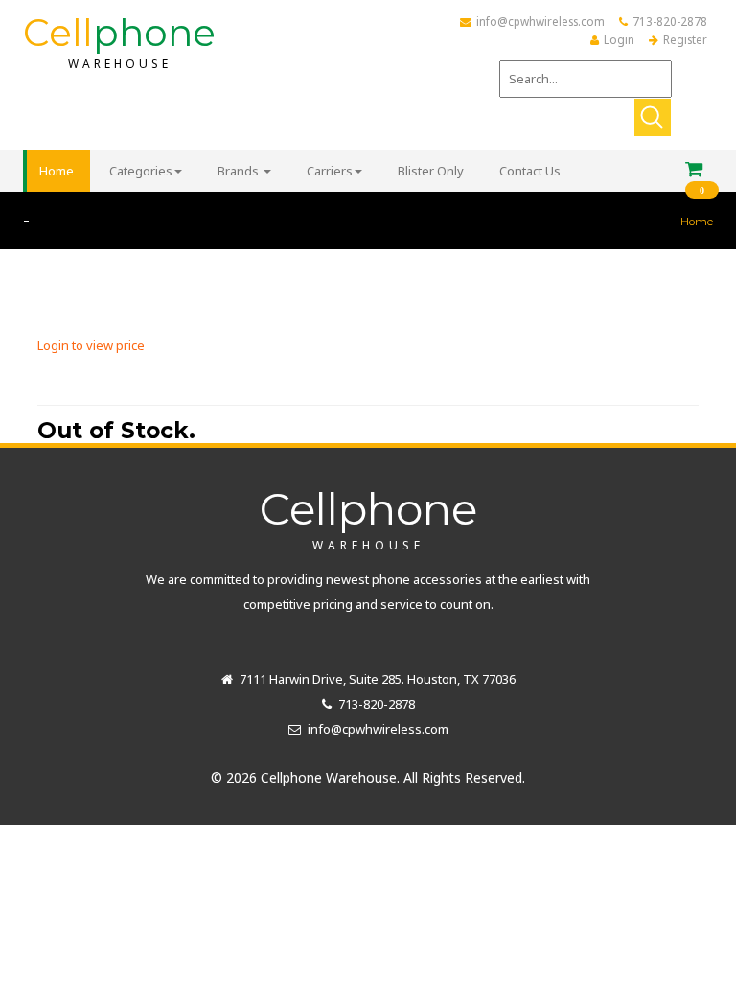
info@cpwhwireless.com (540, 21)
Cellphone (368, 516)
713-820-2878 (669, 21)
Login (619, 39)
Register (685, 39)
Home (696, 221)
